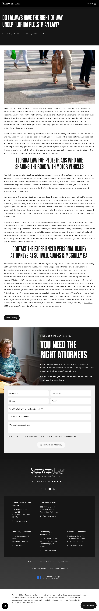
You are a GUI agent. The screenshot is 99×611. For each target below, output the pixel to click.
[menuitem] (41, 489)
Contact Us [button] (88, 605)
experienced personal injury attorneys (47, 280)
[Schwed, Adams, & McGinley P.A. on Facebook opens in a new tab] (41, 489)
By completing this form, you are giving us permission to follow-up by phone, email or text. (44, 436)
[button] (5, 606)
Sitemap (64, 568)
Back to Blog (11, 317)
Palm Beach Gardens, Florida (21, 503)
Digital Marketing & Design (52, 577)
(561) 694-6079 (28, 602)
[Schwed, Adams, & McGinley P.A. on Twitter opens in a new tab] (45, 489)
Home (4, 34)
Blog (10, 34)
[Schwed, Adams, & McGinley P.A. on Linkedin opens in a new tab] (54, 489)
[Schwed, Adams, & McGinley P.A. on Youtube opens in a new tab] (50, 489)
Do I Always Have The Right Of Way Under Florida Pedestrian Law (36, 34)
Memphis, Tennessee (21, 532)
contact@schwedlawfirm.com (25, 306)
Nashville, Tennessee (76, 532)
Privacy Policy (54, 568)
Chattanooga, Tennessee (46, 533)
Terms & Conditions (38, 568)
